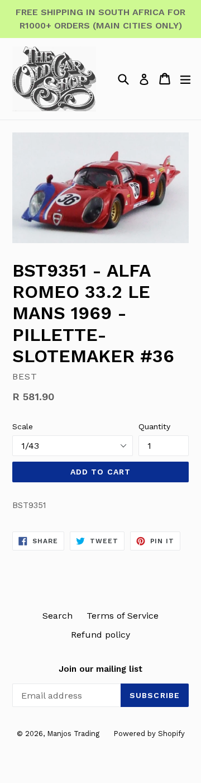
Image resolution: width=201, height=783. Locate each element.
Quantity (154, 426)
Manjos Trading (73, 733)
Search (57, 615)
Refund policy (100, 634)
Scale (22, 426)
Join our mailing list (100, 669)
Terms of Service (123, 615)
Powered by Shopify (149, 733)
